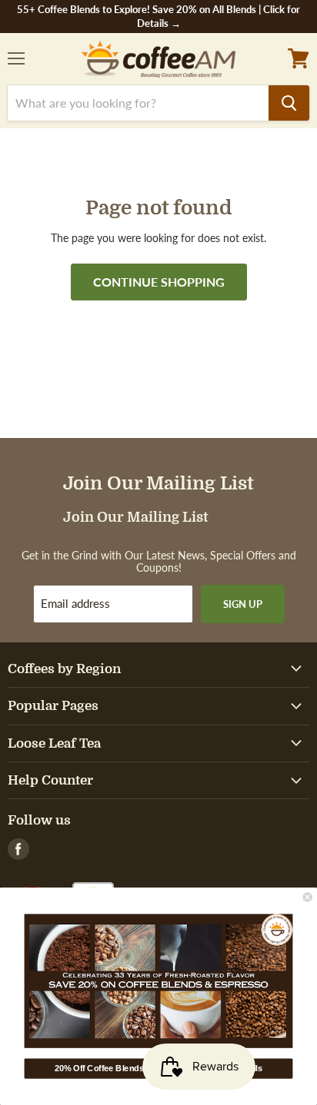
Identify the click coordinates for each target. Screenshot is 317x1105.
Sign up (242, 604)
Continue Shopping (159, 281)
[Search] (289, 103)
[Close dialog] (307, 897)
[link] (159, 980)
